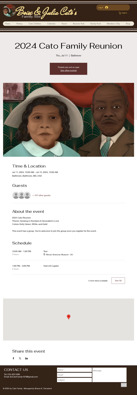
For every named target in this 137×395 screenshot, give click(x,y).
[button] (35, 23)
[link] (124, 13)
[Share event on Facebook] (13, 358)
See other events (68, 70)
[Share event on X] (20, 358)
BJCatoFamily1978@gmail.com (24, 376)
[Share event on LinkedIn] (26, 358)
